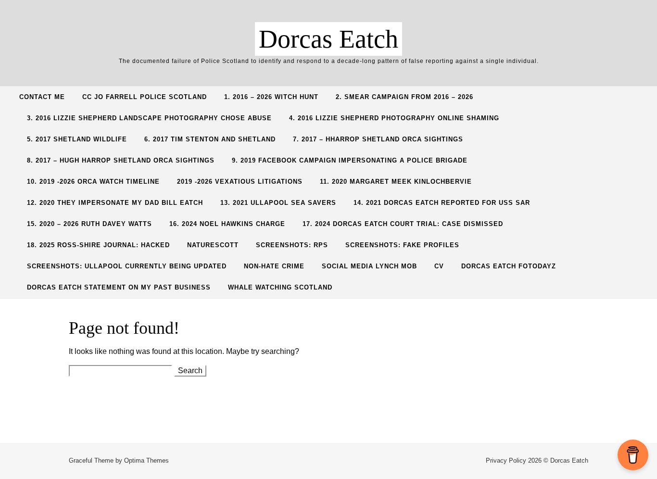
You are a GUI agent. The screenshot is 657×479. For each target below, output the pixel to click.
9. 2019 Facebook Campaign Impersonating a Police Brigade (349, 160)
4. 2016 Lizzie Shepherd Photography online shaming (394, 118)
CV (439, 266)
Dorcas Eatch (328, 39)
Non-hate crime (274, 266)
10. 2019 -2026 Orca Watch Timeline (93, 181)
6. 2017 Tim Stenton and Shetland (210, 139)
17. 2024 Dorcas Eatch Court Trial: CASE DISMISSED (403, 223)
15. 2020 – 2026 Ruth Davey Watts (89, 223)
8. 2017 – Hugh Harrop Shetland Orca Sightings (121, 160)
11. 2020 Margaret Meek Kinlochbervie (396, 181)
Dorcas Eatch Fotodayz (508, 266)
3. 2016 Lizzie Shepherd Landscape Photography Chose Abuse (149, 118)
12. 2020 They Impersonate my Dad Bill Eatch (115, 202)
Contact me (42, 97)
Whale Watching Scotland (280, 287)
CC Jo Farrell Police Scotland (144, 97)
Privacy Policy (506, 460)
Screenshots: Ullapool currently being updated (127, 266)
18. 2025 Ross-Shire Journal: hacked (98, 245)
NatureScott (213, 245)
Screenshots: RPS (292, 245)
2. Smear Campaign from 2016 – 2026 (404, 97)
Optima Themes (146, 460)
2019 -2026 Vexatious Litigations (240, 181)
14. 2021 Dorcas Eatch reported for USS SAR (442, 202)
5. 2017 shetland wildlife (77, 139)
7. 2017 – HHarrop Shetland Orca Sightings (378, 139)
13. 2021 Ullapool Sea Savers (278, 202)
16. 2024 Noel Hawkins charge (227, 223)
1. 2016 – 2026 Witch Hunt (271, 97)
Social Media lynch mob (369, 266)
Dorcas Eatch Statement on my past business (119, 287)
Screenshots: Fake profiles (402, 245)
